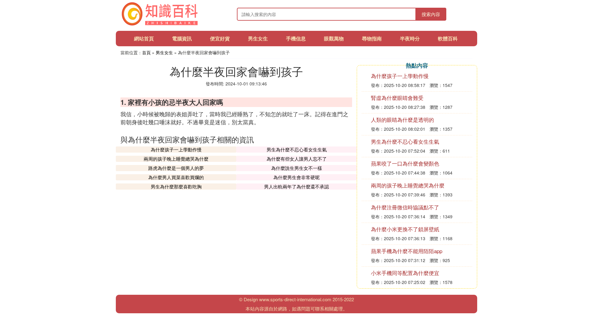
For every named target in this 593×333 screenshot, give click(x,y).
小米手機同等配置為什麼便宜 (405, 273)
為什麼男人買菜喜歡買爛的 (176, 177)
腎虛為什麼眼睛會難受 (397, 97)
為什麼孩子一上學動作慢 (176, 149)
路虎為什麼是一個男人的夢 (176, 168)
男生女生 (258, 38)
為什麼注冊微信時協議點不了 (405, 207)
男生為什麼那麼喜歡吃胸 (176, 186)
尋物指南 (372, 38)
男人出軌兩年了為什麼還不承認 (296, 186)
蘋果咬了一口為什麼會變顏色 (405, 163)
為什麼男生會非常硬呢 (296, 177)
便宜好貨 (220, 38)
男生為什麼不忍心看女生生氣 (297, 149)
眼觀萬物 (334, 38)
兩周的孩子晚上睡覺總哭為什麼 (176, 158)
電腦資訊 (182, 38)
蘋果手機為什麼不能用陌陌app (406, 251)
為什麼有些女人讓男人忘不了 (297, 158)
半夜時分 (410, 38)
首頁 (146, 52)
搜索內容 (431, 14)
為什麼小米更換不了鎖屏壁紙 (405, 229)
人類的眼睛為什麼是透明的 (402, 119)
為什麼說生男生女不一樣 (296, 168)
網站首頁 (144, 38)
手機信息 (296, 38)
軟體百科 (448, 38)
